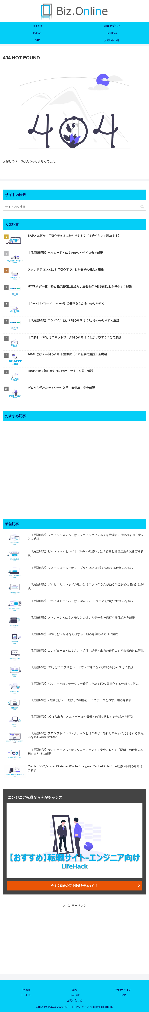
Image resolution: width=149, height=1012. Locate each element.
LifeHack (75, 994)
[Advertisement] (74, 467)
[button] (142, 207)
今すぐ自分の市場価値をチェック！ (74, 885)
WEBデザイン (123, 989)
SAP (123, 994)
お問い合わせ (74, 1000)
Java (74, 989)
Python (26, 989)
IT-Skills (25, 994)
